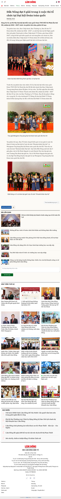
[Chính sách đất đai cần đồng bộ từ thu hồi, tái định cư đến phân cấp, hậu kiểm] (10, 392)
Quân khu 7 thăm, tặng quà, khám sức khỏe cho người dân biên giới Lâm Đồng (10, 353)
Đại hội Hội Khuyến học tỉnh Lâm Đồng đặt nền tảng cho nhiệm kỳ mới (29, 401)
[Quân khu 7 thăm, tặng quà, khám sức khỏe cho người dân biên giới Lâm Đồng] (10, 343)
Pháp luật (34, 5)
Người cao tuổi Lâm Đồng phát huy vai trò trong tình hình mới (50, 353)
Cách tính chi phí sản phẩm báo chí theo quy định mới (49, 377)
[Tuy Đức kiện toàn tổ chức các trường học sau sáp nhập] (5, 254)
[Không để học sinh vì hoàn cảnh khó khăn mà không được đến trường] (5, 232)
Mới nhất (6, 5)
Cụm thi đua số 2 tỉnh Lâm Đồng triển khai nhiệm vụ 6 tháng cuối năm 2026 (30, 328)
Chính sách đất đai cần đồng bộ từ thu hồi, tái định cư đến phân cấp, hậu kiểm (10, 401)
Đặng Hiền (9, 18)
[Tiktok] (26, 478)
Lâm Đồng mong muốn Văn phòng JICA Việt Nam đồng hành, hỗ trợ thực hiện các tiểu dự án (34, 238)
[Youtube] (30, 478)
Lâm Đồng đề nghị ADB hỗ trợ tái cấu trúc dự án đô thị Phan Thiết (29, 433)
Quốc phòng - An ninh (43, 5)
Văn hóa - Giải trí (55, 5)
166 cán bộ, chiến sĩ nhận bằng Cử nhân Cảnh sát (23, 438)
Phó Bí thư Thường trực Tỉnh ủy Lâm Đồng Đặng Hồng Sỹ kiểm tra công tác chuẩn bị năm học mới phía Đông (50, 329)
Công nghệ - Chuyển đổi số (37, 490)
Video (2, 492)
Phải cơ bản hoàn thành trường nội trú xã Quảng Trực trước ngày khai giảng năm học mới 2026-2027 (30, 354)
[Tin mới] (5, 2)
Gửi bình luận (7, 274)
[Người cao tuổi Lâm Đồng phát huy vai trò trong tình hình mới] (50, 343)
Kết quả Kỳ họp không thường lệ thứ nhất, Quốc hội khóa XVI (29, 303)
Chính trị (12, 5)
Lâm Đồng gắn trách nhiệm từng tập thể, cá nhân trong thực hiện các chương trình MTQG (10, 378)
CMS (28, 497)
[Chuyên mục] (2, 2)
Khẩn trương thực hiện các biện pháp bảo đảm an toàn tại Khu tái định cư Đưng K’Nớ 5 (30, 378)
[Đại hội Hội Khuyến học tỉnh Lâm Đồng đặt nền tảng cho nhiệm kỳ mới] (30, 392)
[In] (13, 207)
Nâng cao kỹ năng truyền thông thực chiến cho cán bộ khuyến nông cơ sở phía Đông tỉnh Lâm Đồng (34, 261)
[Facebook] (34, 478)
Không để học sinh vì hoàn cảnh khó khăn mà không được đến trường (33, 230)
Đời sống (28, 5)
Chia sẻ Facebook (7, 207)
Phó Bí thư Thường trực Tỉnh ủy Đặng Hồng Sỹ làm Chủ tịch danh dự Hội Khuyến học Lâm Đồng (50, 402)
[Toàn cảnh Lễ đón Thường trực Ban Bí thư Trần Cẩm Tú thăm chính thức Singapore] (10, 317)
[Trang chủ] (2, 6)
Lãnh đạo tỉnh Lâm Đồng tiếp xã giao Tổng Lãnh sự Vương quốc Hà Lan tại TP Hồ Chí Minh (50, 304)
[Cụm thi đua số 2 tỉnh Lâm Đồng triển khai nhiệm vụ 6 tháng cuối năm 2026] (30, 317)
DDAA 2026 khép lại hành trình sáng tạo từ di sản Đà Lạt (40, 216)
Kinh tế (23, 5)
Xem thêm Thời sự (8, 284)
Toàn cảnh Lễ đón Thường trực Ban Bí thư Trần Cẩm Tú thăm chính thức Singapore (9, 328)
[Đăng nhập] (56, 2)
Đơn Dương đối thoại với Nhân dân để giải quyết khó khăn (10, 303)
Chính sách (4, 490)
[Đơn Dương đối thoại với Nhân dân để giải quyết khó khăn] (10, 293)
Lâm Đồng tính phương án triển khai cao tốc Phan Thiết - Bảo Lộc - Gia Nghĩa (32, 427)
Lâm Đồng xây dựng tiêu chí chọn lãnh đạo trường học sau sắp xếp (32, 245)
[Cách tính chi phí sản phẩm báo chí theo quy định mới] (50, 367)
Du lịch (33, 488)
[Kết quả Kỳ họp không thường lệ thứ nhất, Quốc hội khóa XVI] (30, 293)
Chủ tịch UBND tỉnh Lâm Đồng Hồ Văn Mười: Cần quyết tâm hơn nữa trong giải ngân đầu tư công (31, 414)
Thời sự (18, 5)
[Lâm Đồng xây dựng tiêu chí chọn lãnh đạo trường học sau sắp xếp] (5, 247)
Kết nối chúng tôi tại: (30, 475)
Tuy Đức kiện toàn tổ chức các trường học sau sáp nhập (28, 252)
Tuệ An (13, 18)
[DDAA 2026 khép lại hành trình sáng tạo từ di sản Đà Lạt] (10, 220)
